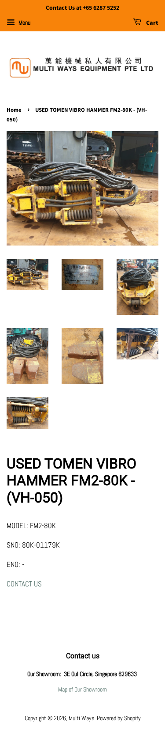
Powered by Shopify (119, 718)
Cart (151, 23)
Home (14, 110)
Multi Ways (81, 718)
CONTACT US (24, 584)
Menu (23, 22)
